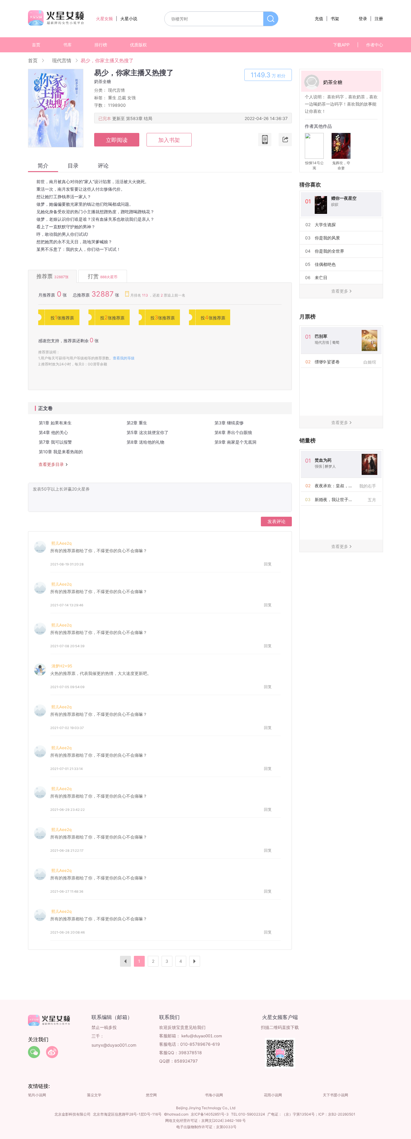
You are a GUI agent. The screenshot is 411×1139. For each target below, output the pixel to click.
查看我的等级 (123, 358)
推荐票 (52, 276)
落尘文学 (94, 1095)
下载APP (341, 44)
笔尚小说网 (37, 1095)
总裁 (122, 97)
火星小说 (128, 18)
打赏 (102, 276)
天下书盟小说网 (335, 1095)
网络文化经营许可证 (181, 1120)
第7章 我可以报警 (55, 442)
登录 (363, 18)
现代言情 (61, 60)
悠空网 (151, 1095)
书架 (335, 18)
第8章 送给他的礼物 (145, 442)
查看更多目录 (51, 464)
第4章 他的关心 (53, 432)
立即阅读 (117, 140)
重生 (112, 97)
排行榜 (100, 44)
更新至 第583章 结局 (132, 118)
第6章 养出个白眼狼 (233, 432)
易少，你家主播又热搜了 (107, 60)
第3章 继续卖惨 (229, 422)
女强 (131, 97)
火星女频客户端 (280, 1017)
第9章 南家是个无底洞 (235, 442)
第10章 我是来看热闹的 (61, 451)
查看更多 (339, 291)
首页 (36, 44)
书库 (67, 44)
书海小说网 (214, 1095)
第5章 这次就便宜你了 (147, 432)
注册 (379, 18)
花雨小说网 (273, 1095)
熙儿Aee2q (61, 543)
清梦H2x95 (61, 665)
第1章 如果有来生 (55, 422)
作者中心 (374, 44)
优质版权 (138, 44)
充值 (319, 18)
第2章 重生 (137, 422)
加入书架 (169, 140)
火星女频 (104, 18)
